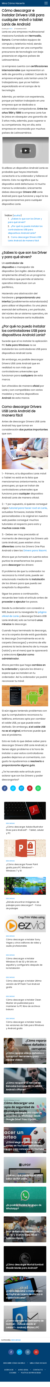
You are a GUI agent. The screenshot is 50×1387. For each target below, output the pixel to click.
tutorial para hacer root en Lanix (28, 508)
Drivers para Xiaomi (34, 550)
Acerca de (8, 1370)
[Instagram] (28, 1352)
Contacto (38, 1370)
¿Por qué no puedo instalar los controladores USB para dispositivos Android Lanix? (25, 229)
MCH (10, 29)
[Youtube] (36, 1352)
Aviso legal (23, 1370)
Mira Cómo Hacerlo (13, 3)
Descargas (16, 1340)
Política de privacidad (31, 1373)
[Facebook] (11, 1352)
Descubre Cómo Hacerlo (14, 1363)
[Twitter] (19, 1352)
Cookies (12, 1373)
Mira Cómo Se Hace (38, 1363)
